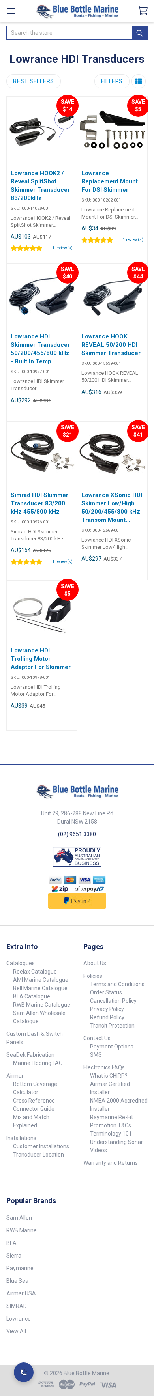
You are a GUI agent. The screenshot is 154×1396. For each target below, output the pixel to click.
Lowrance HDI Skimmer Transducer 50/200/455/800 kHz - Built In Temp (40, 349)
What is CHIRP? (109, 1076)
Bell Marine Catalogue (40, 988)
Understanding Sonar (116, 1142)
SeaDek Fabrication (30, 1055)
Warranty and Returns (110, 1163)
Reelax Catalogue (35, 971)
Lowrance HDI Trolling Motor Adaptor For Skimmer (41, 659)
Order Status (106, 992)
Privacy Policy (107, 1009)
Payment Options (111, 1046)
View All (16, 1331)
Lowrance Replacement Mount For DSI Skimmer (109, 181)
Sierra (13, 1255)
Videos (98, 1150)
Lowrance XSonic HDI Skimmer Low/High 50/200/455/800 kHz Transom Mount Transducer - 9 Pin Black (111, 507)
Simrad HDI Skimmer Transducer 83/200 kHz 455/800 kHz (39, 503)
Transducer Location (38, 1154)
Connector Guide (33, 1109)
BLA (11, 1243)
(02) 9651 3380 (77, 834)
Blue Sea (17, 1281)
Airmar (15, 1076)
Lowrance (18, 1319)
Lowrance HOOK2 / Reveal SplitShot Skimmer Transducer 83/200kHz (40, 186)
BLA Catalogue (31, 996)
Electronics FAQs (104, 1067)
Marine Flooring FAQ (38, 1063)
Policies (92, 976)
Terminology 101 (111, 1134)
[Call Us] (24, 1372)
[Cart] (146, 10)
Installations (21, 1138)
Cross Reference (34, 1100)
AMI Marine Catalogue (40, 980)
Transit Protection (112, 1025)
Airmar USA (21, 1293)
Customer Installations (41, 1146)
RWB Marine (21, 1230)
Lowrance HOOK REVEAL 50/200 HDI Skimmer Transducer (111, 345)
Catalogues (20, 963)
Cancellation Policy (113, 1001)
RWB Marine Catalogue (41, 1005)
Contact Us (97, 1038)
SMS (96, 1055)
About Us (94, 963)
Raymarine (20, 1268)
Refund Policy (107, 1017)
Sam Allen (19, 1218)
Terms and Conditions (117, 984)
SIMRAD (16, 1306)
